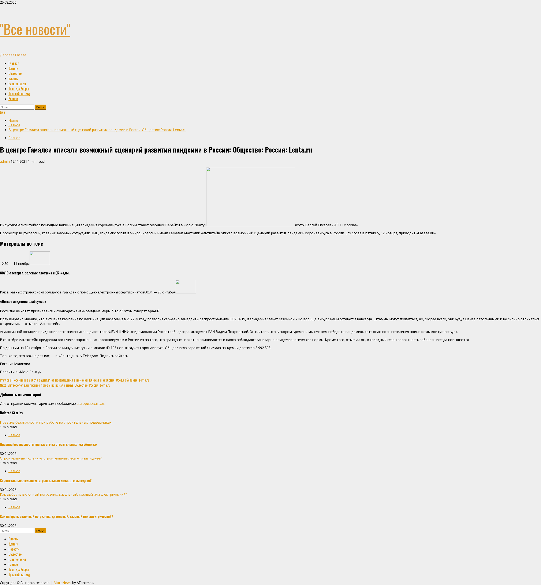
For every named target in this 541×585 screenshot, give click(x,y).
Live (2, 112)
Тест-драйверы (18, 88)
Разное (13, 98)
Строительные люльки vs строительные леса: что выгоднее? (51, 458)
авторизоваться (90, 403)
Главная (13, 63)
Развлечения (17, 83)
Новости (13, 549)
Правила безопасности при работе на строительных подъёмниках (55, 422)
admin (5, 161)
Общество (15, 73)
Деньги (13, 68)
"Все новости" (35, 28)
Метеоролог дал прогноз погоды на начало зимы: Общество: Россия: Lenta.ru (55, 385)
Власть (13, 78)
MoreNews (62, 582)
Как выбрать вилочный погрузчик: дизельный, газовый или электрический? (63, 494)
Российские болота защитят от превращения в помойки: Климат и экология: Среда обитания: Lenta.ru (74, 380)
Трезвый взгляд (19, 93)
